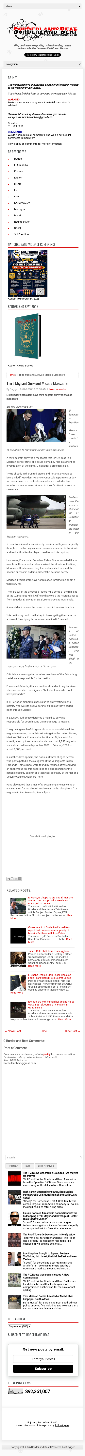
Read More (34, 965)
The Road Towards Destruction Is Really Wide (49, 1234)
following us (62, 1425)
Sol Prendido (21, 234)
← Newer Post (13, 1031)
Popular (13, 1166)
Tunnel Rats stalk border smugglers (48, 951)
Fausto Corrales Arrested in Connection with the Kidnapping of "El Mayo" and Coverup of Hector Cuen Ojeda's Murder (50, 1216)
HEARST (19, 183)
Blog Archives (46, 1166)
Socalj (17, 228)
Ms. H (17, 215)
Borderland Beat (40, 1447)
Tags (27, 1166)
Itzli (16, 190)
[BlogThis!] (12, 879)
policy (17, 143)
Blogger (70, 1447)
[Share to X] (16, 879)
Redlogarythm (22, 221)
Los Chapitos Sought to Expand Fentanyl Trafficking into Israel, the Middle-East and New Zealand (50, 1256)
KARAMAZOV (22, 202)
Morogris (19, 209)
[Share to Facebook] (20, 879)
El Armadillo (21, 165)
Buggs (18, 158)
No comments (57, 389)
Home (11, 374)
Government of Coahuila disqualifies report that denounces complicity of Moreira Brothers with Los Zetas (49, 930)
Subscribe (43, 1369)
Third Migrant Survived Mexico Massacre (37, 383)
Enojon (18, 177)
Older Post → (72, 1031)
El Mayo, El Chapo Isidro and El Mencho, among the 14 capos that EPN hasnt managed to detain (51, 900)
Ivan (16, 196)
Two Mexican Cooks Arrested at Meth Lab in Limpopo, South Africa (48, 1298)
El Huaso (19, 171)
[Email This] (8, 879)
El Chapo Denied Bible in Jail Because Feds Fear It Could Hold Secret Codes (49, 976)
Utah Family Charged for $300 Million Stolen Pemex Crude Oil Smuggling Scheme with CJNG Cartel (50, 1194)
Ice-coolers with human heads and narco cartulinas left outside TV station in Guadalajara (51, 1004)
